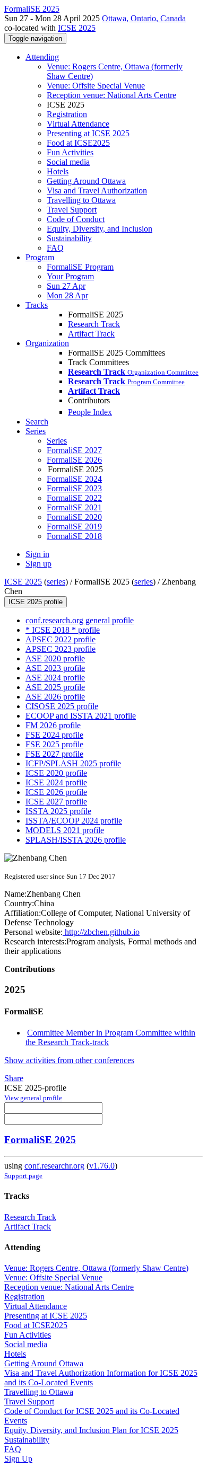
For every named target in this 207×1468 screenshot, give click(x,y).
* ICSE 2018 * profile (62, 629)
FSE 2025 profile (54, 744)
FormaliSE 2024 (74, 478)
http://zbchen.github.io (101, 931)
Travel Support (72, 209)
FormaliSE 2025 (40, 1139)
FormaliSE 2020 (74, 516)
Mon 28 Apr (67, 295)
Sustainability (69, 238)
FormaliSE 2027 (74, 450)
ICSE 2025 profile (35, 602)
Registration (67, 114)
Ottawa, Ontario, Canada (144, 18)
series (56, 581)
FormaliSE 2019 (74, 526)
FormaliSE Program (80, 266)
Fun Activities (70, 152)
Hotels (57, 171)
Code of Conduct (76, 219)
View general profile (33, 1098)
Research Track (94, 324)
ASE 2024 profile (55, 677)
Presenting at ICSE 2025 (88, 133)
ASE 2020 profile (55, 658)
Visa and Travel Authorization (97, 190)
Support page (23, 1176)
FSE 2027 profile (54, 753)
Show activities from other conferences (69, 1060)
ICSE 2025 (77, 27)
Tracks (36, 304)
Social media (68, 161)
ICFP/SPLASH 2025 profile (73, 763)
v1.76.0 (102, 1165)
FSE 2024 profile (54, 734)
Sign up (38, 563)
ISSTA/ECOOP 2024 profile (73, 820)
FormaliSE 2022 (74, 497)
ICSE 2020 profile (56, 772)
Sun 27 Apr (66, 285)
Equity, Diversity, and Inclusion (99, 228)
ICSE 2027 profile (56, 801)
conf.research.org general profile (79, 620)
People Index (90, 412)
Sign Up (18, 1458)
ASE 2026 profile (55, 696)
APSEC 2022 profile (60, 639)
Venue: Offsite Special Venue (96, 85)
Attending (42, 56)
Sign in (37, 554)
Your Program (70, 276)
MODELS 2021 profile (64, 830)
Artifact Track (91, 333)
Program (39, 257)
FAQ (55, 247)
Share (13, 1078)
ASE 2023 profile (55, 668)
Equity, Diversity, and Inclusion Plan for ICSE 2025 (91, 1430)
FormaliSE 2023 (74, 488)
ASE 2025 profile (55, 687)
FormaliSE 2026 (74, 459)
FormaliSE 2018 (74, 536)
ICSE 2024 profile (56, 782)
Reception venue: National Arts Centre (111, 95)
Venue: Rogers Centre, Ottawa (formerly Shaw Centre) (96, 1267)
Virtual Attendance (78, 123)
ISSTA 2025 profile (58, 811)
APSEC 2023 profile (60, 648)
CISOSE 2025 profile (61, 706)
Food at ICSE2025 (78, 142)
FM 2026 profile (53, 725)
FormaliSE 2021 (74, 507)
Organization (47, 343)
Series (57, 440)
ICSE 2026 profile (56, 792)
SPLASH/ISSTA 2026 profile (75, 839)
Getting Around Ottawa (86, 180)
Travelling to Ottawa (81, 200)
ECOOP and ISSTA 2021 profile (80, 715)
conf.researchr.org (54, 1165)
